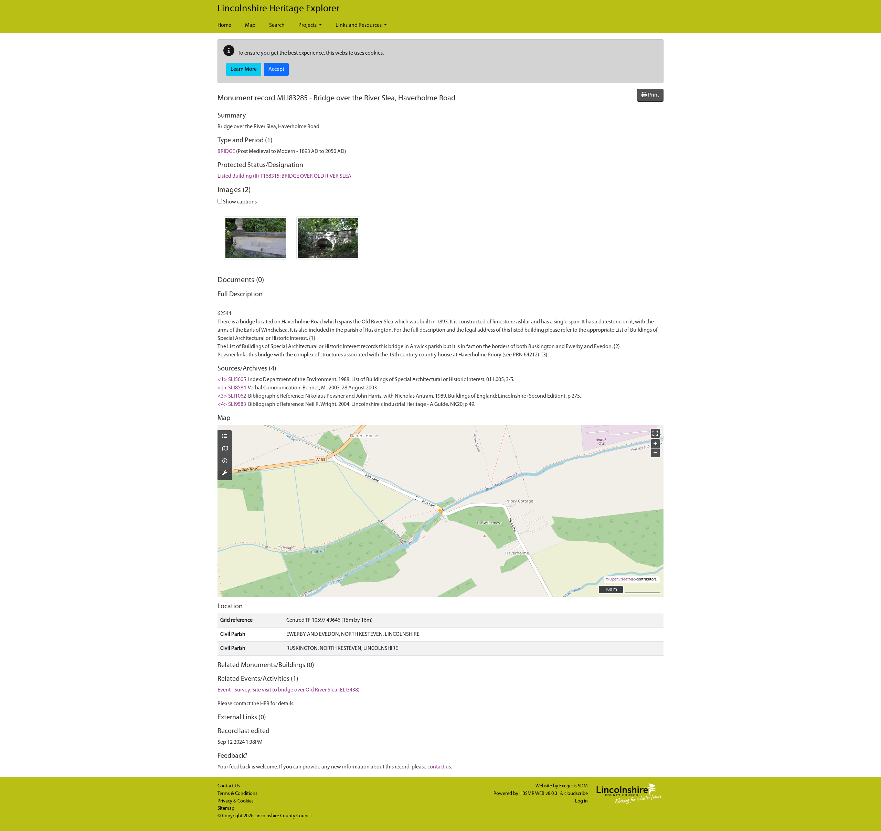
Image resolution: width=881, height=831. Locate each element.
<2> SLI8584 (231, 388)
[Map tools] (225, 473)
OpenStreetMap (622, 579)
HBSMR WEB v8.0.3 (538, 793)
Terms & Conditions (237, 793)
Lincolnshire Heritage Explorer (278, 9)
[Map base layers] (225, 449)
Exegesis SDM (573, 786)
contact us (439, 767)
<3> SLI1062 (231, 396)
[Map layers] (225, 437)
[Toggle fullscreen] (655, 433)
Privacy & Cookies (235, 801)
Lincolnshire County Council (282, 816)
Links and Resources (359, 25)
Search (277, 25)
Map (250, 25)
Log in (581, 801)
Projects (308, 25)
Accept (276, 69)
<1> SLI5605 (231, 380)
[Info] (225, 461)
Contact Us (228, 786)
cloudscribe (576, 793)
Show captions (239, 202)
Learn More (244, 69)
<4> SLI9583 (231, 404)
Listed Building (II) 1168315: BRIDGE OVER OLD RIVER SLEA (284, 176)
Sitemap (225, 808)
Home (224, 25)
